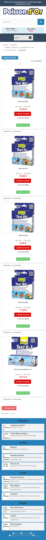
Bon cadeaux (15, 485)
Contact (13, 516)
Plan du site (15, 464)
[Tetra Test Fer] (23, 151)
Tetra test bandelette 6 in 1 (23, 369)
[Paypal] (35, 535)
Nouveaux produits (17, 455)
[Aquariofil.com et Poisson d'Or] (23, 11)
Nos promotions (16, 524)
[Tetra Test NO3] (23, 84)
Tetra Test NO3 (23, 101)
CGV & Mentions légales (19, 433)
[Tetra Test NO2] (23, 285)
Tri (5, 61)
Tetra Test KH (23, 235)
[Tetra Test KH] (23, 218)
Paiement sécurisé (17, 477)
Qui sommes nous (17, 507)
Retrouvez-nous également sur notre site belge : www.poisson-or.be (23, 3)
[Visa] (32, 533)
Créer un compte (11, 30)
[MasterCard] (25, 533)
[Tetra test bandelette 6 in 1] (23, 352)
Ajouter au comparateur (13, 131)
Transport (14, 494)
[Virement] (17, 533)
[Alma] (20, 535)
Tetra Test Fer (23, 168)
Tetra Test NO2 (23, 302)
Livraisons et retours (18, 425)
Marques (14, 447)
